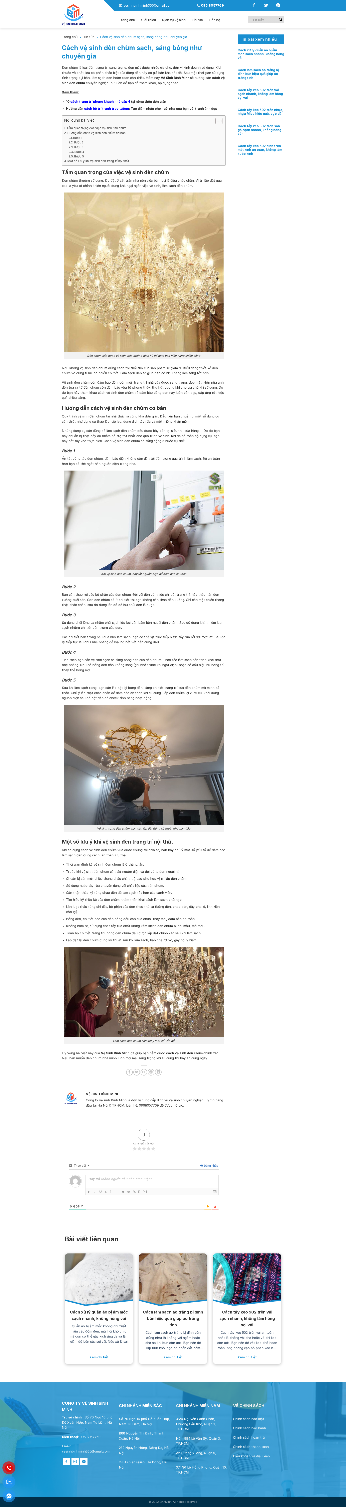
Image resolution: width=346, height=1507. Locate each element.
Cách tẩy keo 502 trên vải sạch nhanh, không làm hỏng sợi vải (260, 94)
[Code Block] (128, 1191)
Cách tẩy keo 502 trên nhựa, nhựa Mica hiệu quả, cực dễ (260, 112)
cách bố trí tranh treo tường (106, 109)
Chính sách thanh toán (251, 1447)
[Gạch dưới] (100, 1191)
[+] (145, 1191)
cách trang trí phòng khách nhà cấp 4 (100, 102)
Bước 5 (79, 156)
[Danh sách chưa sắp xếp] (117, 1191)
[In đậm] (89, 1191)
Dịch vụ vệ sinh (174, 20)
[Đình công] (106, 1191)
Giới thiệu (148, 20)
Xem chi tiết (99, 1357)
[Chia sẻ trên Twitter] (136, 1072)
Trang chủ (127, 20)
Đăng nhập (210, 1165)
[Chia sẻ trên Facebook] (129, 1072)
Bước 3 (78, 147)
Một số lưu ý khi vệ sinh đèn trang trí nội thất (98, 161)
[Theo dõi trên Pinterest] (278, 6)
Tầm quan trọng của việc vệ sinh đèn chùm (96, 128)
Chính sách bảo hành (249, 1428)
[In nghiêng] (95, 1191)
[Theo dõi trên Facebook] (254, 6)
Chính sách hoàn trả (249, 1437)
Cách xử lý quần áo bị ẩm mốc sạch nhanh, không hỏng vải (261, 54)
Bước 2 (78, 142)
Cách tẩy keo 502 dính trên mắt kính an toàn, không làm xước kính (260, 149)
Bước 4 (79, 151)
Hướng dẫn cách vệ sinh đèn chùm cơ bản (96, 133)
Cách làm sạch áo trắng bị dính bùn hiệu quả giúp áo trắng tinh (258, 74)
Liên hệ (214, 20)
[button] (216, 122)
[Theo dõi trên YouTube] (84, 1461)
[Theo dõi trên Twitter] (266, 6)
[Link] (134, 1191)
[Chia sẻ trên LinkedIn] (158, 1072)
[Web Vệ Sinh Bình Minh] (87, 15)
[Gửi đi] (280, 19)
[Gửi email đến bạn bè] (144, 1072)
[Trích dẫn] (123, 1191)
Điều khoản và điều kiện (251, 1456)
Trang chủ (69, 37)
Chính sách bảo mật (248, 1419)
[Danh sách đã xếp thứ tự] (112, 1191)
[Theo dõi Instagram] (75, 1461)
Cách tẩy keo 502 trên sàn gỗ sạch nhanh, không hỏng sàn (259, 130)
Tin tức (197, 20)
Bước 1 (77, 137)
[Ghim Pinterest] (151, 1072)
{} (139, 1191)
